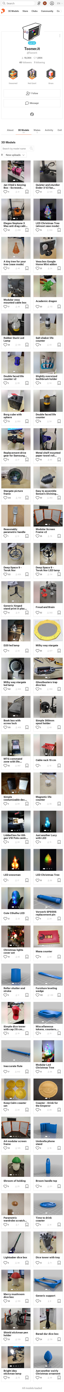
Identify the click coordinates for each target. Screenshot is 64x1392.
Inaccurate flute (13, 1066)
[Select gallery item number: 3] (18, 601)
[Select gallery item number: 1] (14, 180)
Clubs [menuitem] (35, 11)
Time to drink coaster (44, 1219)
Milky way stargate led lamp (15, 683)
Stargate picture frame (13, 492)
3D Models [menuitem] (13, 11)
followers (25, 62)
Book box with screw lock (12, 722)
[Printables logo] (3, 11)
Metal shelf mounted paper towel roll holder (48, 454)
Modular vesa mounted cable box (15, 301)
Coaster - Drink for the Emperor (47, 1104)
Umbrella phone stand (45, 1142)
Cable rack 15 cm (46, 760)
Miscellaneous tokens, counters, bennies (46, 1028)
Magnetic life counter (43, 798)
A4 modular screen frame (15, 1142)
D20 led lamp (11, 645)
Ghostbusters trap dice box (46, 683)
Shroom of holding (15, 1180)
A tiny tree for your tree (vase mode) (15, 263)
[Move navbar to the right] (61, 11)
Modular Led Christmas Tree (45, 1066)
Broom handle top (46, 1180)
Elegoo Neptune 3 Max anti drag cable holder (15, 224)
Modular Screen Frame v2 (45, 530)
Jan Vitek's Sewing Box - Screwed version (15, 186)
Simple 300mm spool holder (45, 722)
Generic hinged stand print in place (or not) (15, 607)
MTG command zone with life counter (13, 760)
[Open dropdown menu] (60, 34)
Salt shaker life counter (45, 339)
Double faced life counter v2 (14, 377)
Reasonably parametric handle (14, 530)
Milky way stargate (47, 645)
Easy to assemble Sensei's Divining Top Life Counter (46, 492)
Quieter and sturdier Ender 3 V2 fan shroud (48, 186)
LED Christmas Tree (48, 874)
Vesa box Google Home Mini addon (46, 263)
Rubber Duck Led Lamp (14, 339)
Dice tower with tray (48, 1257)
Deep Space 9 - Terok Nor (13, 569)
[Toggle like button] (5, 192)
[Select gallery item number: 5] (20, 754)
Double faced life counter (46, 416)
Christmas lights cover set (13, 951)
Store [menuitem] (25, 11)
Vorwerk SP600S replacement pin (46, 913)
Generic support (45, 1295)
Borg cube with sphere (13, 416)
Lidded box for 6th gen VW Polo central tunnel (16, 836)
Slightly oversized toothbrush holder (46, 377)
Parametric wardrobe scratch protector (14, 1219)
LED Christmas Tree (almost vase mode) (48, 224)
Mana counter (44, 951)
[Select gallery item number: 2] (17, 180)
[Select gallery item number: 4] (18, 754)
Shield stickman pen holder (16, 1334)
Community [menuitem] (47, 11)
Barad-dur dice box (47, 1333)
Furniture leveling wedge (46, 989)
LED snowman (12, 874)
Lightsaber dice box (15, 1257)
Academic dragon (46, 301)
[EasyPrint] (39, 3)
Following (39, 62)
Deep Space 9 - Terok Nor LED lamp (48, 569)
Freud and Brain (45, 607)
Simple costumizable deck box (15, 798)
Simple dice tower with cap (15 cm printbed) (14, 1028)
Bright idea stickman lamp (12, 1372)
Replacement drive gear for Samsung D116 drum (15, 454)
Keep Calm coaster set (15, 1104)
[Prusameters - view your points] (45, 3)
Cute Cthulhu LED (14, 913)
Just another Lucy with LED (46, 836)
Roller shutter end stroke (14, 989)
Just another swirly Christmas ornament (48, 1372)
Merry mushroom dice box (14, 1295)
